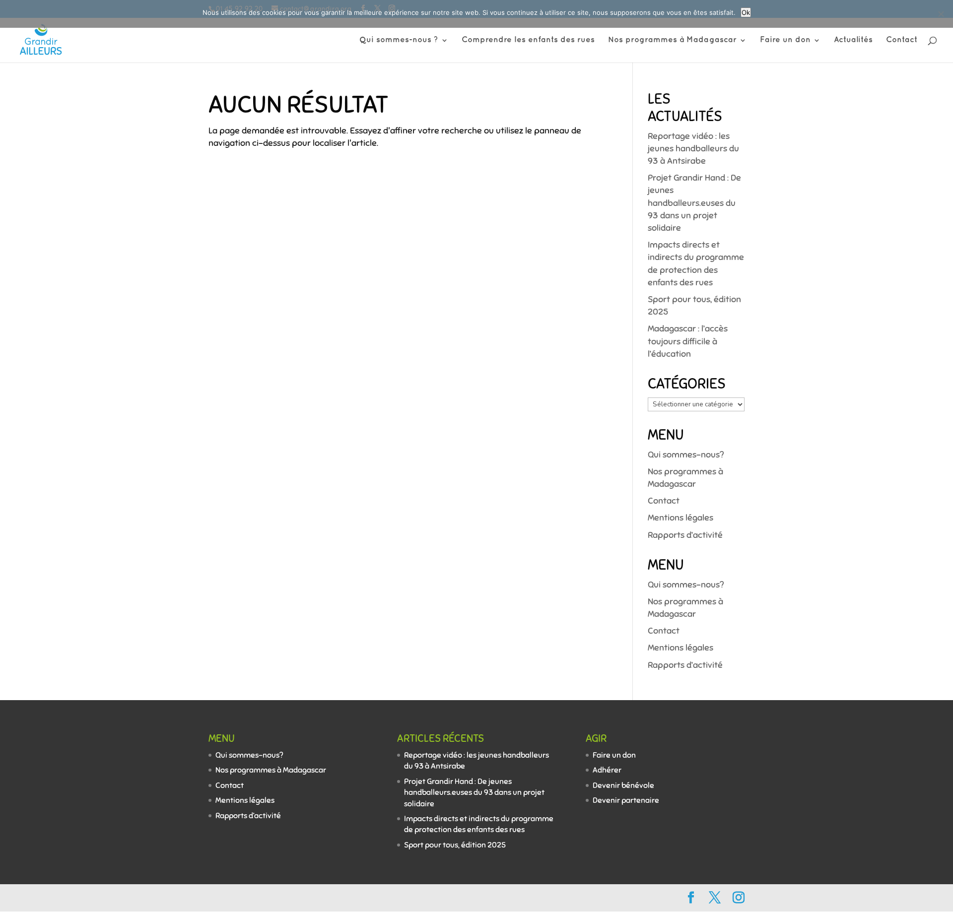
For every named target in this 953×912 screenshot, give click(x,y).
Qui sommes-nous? (686, 454)
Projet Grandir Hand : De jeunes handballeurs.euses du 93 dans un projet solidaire (694, 202)
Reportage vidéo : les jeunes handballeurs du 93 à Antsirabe (693, 148)
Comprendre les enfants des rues (528, 40)
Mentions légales (680, 517)
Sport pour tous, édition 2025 (455, 845)
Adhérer (607, 770)
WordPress (370, 898)
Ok (746, 12)
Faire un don (785, 40)
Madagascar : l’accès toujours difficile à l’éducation (688, 341)
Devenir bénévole (623, 785)
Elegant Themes (272, 898)
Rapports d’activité (685, 534)
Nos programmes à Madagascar (672, 40)
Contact (901, 40)
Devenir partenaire (626, 800)
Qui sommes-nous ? (398, 40)
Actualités (853, 40)
